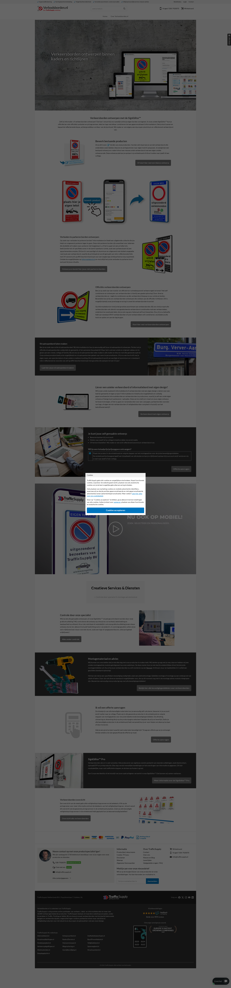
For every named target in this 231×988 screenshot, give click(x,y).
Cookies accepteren (115, 510)
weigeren (117, 502)
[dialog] (115, 494)
